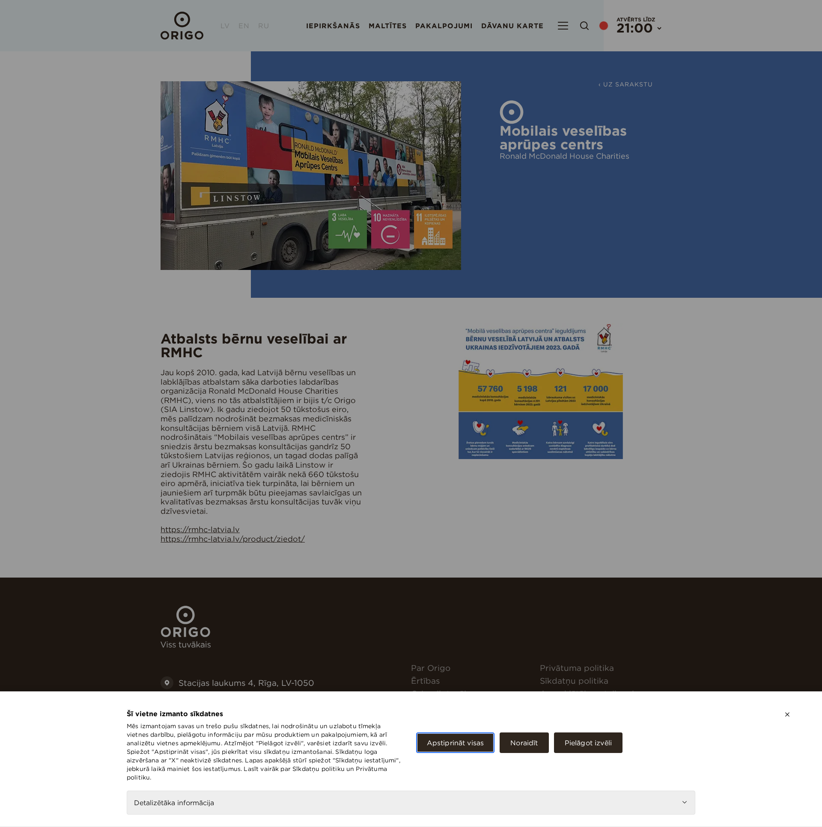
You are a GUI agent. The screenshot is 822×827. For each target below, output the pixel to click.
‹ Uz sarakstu (626, 84)
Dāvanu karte (512, 25)
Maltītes (388, 25)
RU (263, 25)
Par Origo (430, 668)
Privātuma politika (577, 668)
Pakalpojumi (444, 25)
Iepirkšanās (333, 25)
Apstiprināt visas (455, 742)
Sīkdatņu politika (574, 681)
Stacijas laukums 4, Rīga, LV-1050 (246, 683)
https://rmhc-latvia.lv (200, 529)
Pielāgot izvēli (588, 742)
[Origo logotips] (186, 645)
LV (225, 25)
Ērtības (425, 681)
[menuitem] (472, 667)
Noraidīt (524, 742)
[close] (787, 714)
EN (244, 25)
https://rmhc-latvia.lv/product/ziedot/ (233, 539)
